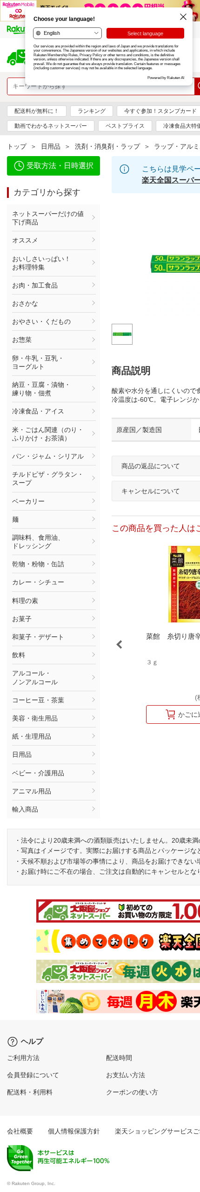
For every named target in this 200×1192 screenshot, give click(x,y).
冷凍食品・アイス (38, 411)
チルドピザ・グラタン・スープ (48, 478)
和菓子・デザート (38, 637)
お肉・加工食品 (35, 285)
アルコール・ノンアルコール (35, 677)
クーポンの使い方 (132, 1092)
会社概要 (20, 1131)
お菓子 (22, 618)
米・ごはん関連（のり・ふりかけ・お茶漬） (48, 434)
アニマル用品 (31, 791)
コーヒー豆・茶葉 (38, 700)
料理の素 (25, 600)
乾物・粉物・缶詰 (38, 564)
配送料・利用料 (30, 1092)
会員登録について (33, 1075)
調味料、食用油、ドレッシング (38, 542)
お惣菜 (22, 339)
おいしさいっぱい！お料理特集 (41, 263)
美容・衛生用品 (35, 718)
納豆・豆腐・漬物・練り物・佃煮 (41, 389)
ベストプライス (125, 126)
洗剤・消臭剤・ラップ (107, 146)
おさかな (25, 303)
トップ (17, 146)
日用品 (50, 146)
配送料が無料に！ (36, 111)
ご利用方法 (23, 1057)
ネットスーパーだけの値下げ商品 (48, 218)
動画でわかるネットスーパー (50, 126)
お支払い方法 (125, 1075)
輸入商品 (25, 809)
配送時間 (119, 1057)
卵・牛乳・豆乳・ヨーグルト (38, 362)
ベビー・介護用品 (38, 773)
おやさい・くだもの (41, 321)
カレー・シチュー (38, 582)
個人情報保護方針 (74, 1131)
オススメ (25, 240)
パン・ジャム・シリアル (48, 456)
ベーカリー (28, 501)
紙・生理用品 (31, 736)
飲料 (18, 655)
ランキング (92, 111)
